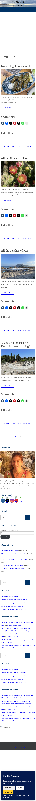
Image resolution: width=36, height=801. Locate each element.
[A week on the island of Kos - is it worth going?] (18, 359)
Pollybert (6, 146)
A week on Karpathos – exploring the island (14, 565)
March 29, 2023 (16, 146)
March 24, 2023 (16, 237)
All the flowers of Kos (14, 157)
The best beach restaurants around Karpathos (14, 550)
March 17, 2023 (16, 421)
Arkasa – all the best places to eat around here (14, 556)
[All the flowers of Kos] (18, 173)
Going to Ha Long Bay (12, 633)
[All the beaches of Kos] (18, 264)
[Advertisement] (18, 31)
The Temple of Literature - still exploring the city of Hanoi (18, 636)
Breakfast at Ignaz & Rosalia (10, 547)
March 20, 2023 (16, 328)
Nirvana (17, 744)
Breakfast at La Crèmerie (14, 621)
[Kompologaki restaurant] (18, 82)
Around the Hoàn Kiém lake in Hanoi (19, 644)
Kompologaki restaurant (15, 66)
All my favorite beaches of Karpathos (12, 562)
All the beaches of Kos (14, 248)
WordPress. (24, 744)
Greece (25, 146)
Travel (30, 146)
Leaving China (7, 639)
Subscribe (5, 533)
